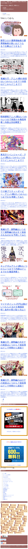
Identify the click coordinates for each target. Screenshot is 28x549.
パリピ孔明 (5, 485)
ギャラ (15, 511)
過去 (4, 532)
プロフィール (10, 512)
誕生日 (14, 531)
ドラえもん (5, 484)
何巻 (21, 514)
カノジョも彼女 (6, 474)
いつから (22, 505)
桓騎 (16, 525)
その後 (12, 507)
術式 (7, 531)
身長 (22, 531)
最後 (8, 525)
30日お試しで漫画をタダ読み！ (14, 431)
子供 (11, 521)
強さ (18, 523)
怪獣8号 (5, 491)
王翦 (21, 527)
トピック (5, 482)
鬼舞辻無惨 (18, 532)
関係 (10, 532)
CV (5, 505)
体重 (13, 514)
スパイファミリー (7, 480)
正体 (23, 525)
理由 (5, 529)
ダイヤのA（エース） (8, 481)
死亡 (5, 527)
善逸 (7, 519)
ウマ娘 (4, 473)
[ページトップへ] (1, 533)
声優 (16, 519)
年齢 (10, 523)
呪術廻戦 (5, 489)
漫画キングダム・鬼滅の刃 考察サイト (10, 5)
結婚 (14, 529)
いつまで (4, 507)
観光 (4, 497)
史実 (18, 516)
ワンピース (5, 487)
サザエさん (5, 477)
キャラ (19, 509)
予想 (20, 512)
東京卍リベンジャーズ (8, 495)
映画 (4, 492)
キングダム (5, 476)
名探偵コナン (6, 488)
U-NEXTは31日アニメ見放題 (14, 465)
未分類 (4, 493)
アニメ (11, 509)
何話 (4, 516)
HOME (4, 7)
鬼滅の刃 (5, 499)
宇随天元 (19, 521)
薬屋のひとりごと (7, 496)
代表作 (5, 514)
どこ (20, 507)
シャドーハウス (6, 478)
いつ (14, 505)
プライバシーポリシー (8, 9)
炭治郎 (14, 527)
